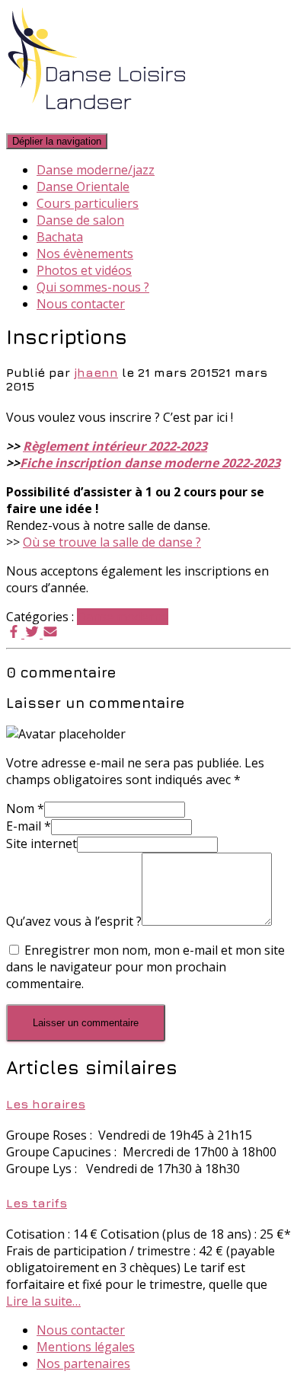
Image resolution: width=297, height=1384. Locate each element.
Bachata (60, 236)
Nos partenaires (83, 1363)
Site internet (41, 843)
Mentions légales (86, 1346)
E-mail (28, 826)
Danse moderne (122, 616)
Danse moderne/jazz (96, 169)
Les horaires (45, 1104)
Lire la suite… (43, 1301)
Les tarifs (36, 1203)
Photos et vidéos (84, 270)
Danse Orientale (83, 186)
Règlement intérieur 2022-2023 (115, 446)
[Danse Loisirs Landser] (97, 123)
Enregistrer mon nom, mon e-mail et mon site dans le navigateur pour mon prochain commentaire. (145, 967)
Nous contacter (81, 303)
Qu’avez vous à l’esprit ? (74, 921)
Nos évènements (85, 253)
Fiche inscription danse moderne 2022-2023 (150, 462)
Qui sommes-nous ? (93, 287)
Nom (25, 808)
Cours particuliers (88, 203)
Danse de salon (80, 220)
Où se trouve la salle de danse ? (112, 542)
